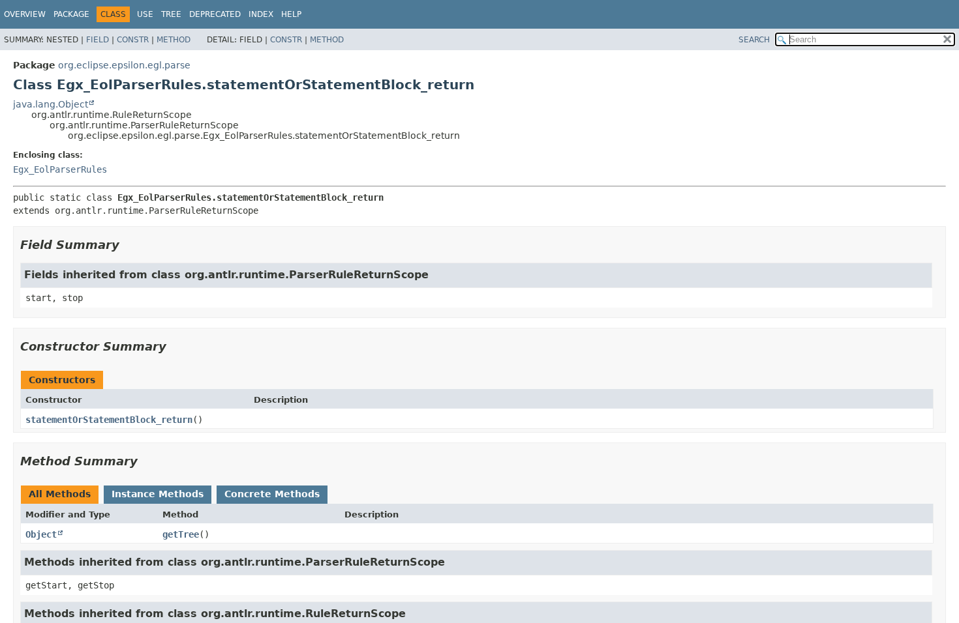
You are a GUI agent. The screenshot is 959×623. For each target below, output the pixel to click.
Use (145, 14)
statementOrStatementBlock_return (108, 419)
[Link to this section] (128, 245)
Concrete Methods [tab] (272, 494)
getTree (180, 534)
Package (71, 14)
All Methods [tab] (60, 494)
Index (261, 14)
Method (173, 39)
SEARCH (754, 39)
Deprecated (215, 14)
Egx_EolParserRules (60, 169)
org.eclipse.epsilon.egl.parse (124, 65)
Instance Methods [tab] (158, 494)
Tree (171, 14)
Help (291, 14)
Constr (133, 39)
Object (41, 534)
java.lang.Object (50, 104)
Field (97, 39)
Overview (25, 14)
